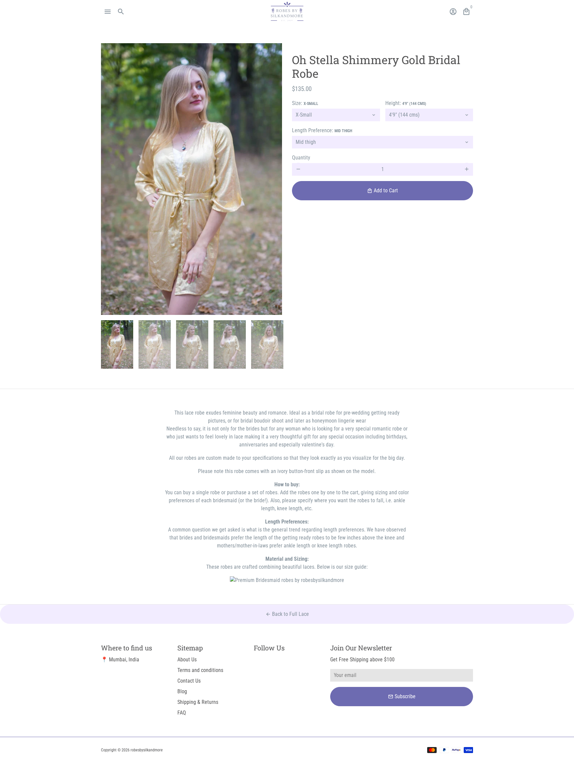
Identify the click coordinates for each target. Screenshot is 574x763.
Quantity (301, 157)
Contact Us (189, 681)
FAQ (181, 713)
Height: (405, 103)
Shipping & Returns (197, 702)
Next (273, 179)
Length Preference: (322, 130)
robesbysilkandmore (147, 750)
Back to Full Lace (287, 614)
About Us (187, 659)
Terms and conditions (200, 670)
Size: (305, 103)
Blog (182, 691)
